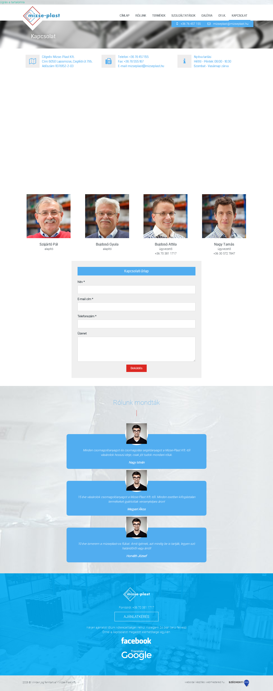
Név (81, 282)
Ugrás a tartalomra (12, 2)
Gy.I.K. (222, 16)
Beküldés (136, 368)
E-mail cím (85, 299)
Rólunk (141, 16)
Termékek (158, 16)
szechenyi (238, 683)
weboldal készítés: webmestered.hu (204, 682)
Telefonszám (87, 316)
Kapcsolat (239, 16)
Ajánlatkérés (136, 616)
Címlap (125, 16)
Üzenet (82, 333)
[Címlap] (43, 18)
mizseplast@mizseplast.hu (230, 24)
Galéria (206, 16)
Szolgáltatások (183, 16)
